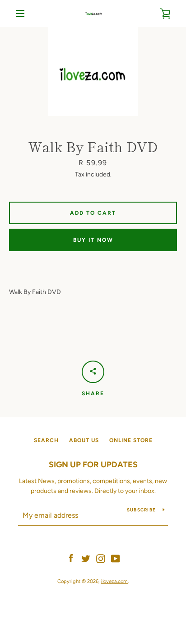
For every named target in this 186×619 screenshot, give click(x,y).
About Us (84, 440)
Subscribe (141, 510)
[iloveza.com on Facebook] (70, 558)
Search (46, 440)
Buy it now (93, 240)
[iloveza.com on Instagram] (100, 558)
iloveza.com (114, 581)
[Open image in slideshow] (93, 71)
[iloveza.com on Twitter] (85, 558)
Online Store (131, 440)
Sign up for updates (93, 465)
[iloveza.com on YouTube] (115, 558)
